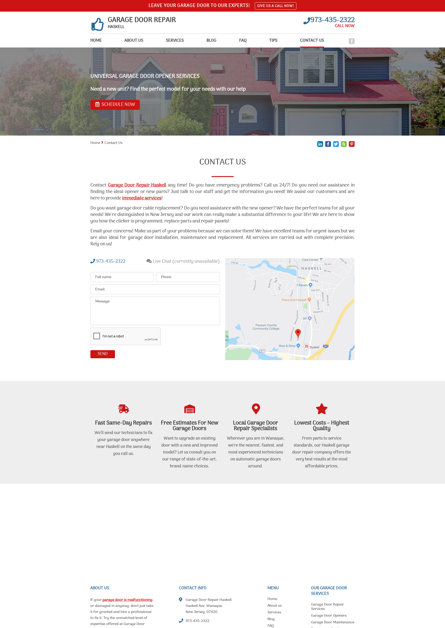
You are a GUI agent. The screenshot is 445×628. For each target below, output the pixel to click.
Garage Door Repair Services (327, 607)
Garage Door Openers (328, 616)
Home (96, 40)
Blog (211, 40)
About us (133, 40)
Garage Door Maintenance (332, 622)
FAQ (243, 40)
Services (175, 40)
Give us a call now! (275, 6)
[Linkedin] (320, 144)
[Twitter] (336, 144)
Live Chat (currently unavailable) (186, 261)
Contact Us (312, 40)
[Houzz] (344, 144)
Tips (273, 40)
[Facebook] (352, 41)
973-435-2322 (110, 261)
